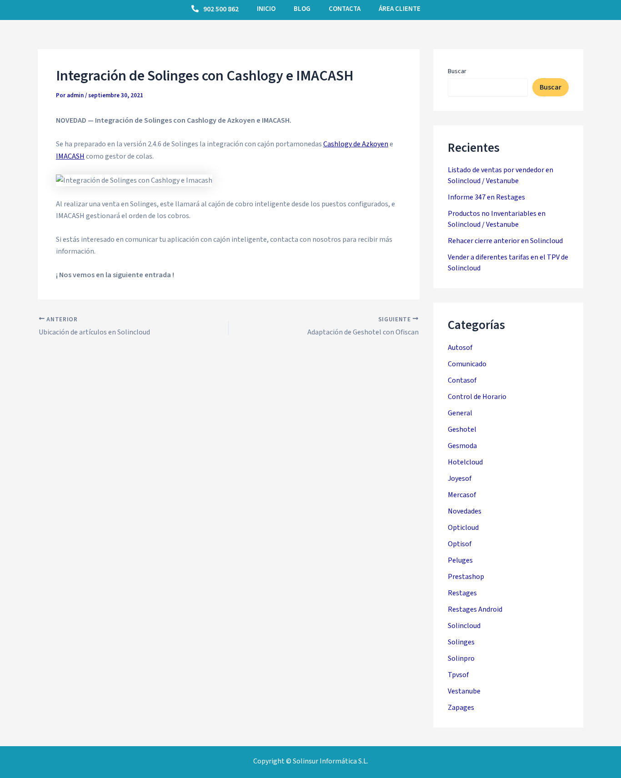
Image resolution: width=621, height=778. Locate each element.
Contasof (462, 380)
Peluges (460, 560)
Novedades (464, 511)
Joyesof (459, 479)
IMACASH (70, 156)
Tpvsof (458, 675)
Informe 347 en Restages (486, 197)
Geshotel (462, 429)
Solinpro (461, 658)
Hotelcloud (465, 462)
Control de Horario (477, 397)
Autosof (460, 348)
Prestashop (466, 577)
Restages (462, 593)
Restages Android (475, 609)
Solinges (461, 642)
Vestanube (464, 691)
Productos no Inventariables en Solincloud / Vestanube (497, 219)
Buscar (457, 71)
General (460, 413)
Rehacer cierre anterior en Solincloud (505, 241)
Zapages (461, 708)
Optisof (459, 544)
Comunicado (467, 364)
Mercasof (462, 495)
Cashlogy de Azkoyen (355, 144)
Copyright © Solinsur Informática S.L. (310, 761)
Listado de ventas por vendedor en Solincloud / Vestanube (500, 175)
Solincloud (464, 626)
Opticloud (463, 528)
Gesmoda (462, 446)
